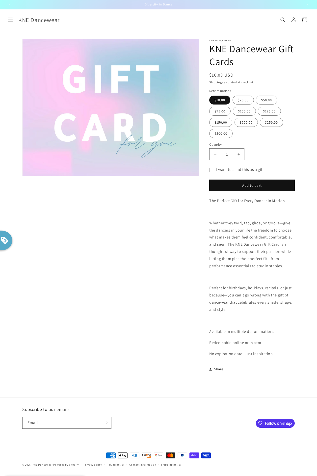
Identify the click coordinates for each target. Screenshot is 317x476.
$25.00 (243, 100)
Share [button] (218, 369)
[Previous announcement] (9, 4)
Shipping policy (171, 464)
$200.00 (246, 122)
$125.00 (269, 111)
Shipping (215, 82)
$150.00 (220, 122)
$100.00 (244, 111)
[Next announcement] (307, 4)
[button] (10, 19)
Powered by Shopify (66, 464)
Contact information (142, 464)
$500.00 (220, 133)
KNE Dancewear (42, 464)
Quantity (215, 144)
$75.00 (219, 111)
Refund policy (115, 464)
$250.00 (271, 122)
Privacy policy (93, 464)
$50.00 (266, 100)
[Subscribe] (105, 423)
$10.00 (219, 100)
